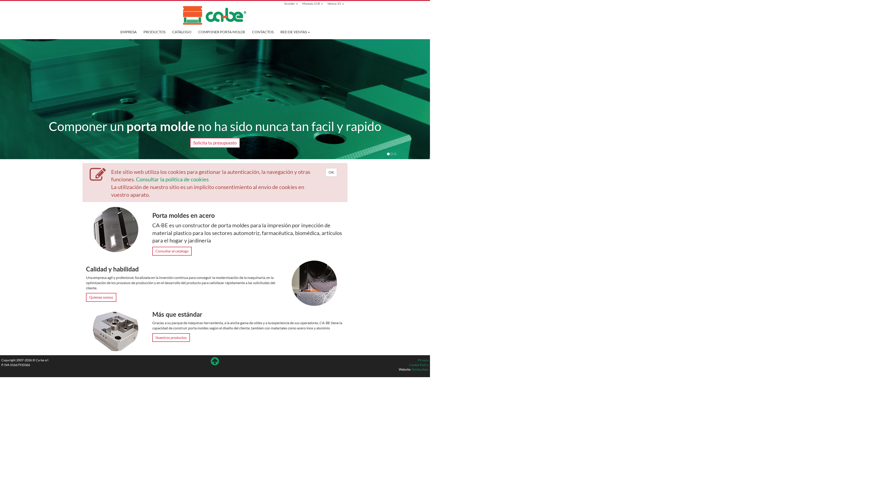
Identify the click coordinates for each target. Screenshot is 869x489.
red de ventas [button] (294, 32)
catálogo (181, 32)
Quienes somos (101, 297)
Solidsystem (420, 369)
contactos (263, 32)
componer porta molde (221, 32)
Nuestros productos (171, 337)
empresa (128, 32)
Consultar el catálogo (172, 251)
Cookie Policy (419, 365)
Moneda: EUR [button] (311, 3)
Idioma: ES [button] (334, 3)
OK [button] (331, 172)
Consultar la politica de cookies (172, 179)
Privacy (423, 360)
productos (154, 32)
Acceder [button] (290, 3)
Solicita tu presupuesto (215, 142)
